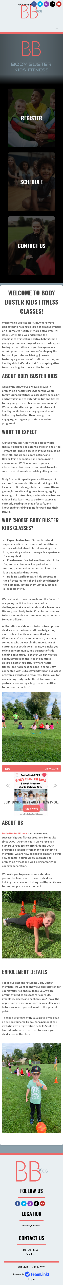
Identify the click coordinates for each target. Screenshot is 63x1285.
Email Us (30, 1254)
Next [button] (55, 785)
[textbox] (31, 525)
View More (51, 768)
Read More (14, 808)
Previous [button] (8, 785)
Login (31, 1279)
